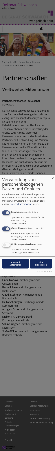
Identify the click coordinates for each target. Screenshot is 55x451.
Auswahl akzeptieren (15, 263)
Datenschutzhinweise (21, 203)
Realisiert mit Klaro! (44, 271)
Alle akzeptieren (41, 263)
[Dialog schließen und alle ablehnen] (52, 177)
